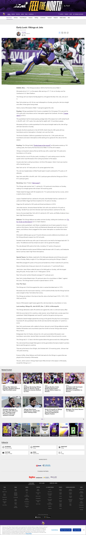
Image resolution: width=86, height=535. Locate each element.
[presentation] (83, 419)
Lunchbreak (16, 497)
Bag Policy (50, 491)
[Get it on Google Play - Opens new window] (47, 517)
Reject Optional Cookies (66, 529)
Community (81, 489)
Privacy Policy (29, 533)
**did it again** (36, 183)
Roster (4, 489)
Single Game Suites (60, 505)
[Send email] (65, 33)
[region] (43, 530)
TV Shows (27, 503)
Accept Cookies (77, 529)
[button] (42, 419)
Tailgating (50, 508)
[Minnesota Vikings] (43, 523)
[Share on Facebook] (60, 33)
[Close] (83, 529)
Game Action (38, 496)
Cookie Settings (54, 529)
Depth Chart (4, 491)
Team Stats (5, 499)
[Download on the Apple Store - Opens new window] (38, 517)
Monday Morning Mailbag (15, 494)
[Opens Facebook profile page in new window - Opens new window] (22, 35)
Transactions (4, 497)
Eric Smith (24, 32)
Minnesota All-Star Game (70, 500)
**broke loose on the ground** (42, 145)
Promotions (81, 507)
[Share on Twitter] (62, 33)
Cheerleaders (38, 498)
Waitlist (60, 498)
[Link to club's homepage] (3, 14)
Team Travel (38, 503)
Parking (49, 497)
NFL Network (27, 501)
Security (49, 506)
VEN (27, 492)
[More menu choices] (35, 14)
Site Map (81, 509)
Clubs (60, 508)
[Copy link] (68, 33)
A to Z (50, 489)
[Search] (59, 14)
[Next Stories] (82, 429)
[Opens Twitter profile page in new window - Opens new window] (25, 35)
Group (60, 496)
